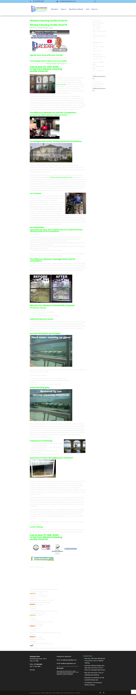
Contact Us (94, 9)
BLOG (87, 9)
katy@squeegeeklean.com (68, 1)
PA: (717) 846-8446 (38, 1)
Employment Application (64, 656)
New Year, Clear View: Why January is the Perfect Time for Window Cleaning (95, 661)
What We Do (54, 9)
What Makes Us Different (76, 9)
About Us (63, 9)
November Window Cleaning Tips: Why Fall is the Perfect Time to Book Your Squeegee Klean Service (95, 668)
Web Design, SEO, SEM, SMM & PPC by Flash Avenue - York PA (60, 693)
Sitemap (32, 670)
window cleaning (61, 84)
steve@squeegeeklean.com (68, 660)
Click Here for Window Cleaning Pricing (41, 28)
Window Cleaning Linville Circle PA (56, 63)
